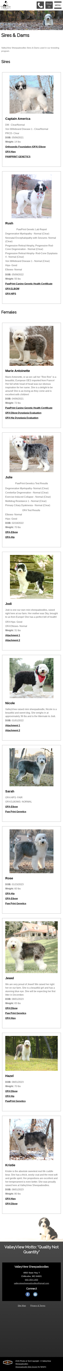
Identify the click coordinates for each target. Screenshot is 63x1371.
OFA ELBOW (12, 288)
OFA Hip (9, 1096)
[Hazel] (31, 1055)
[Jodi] (31, 578)
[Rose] (31, 852)
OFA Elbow (11, 1008)
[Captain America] (31, 96)
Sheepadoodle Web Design (26, 1367)
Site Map (22, 1305)
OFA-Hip (10, 537)
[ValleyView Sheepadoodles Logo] (5, 5)
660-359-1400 (31, 1280)
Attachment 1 (12, 635)
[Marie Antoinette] (31, 347)
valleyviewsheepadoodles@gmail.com (31, 1283)
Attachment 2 (12, 640)
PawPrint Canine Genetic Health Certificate (28, 283)
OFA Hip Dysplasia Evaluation (21, 418)
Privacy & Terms (37, 1305)
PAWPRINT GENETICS (17, 156)
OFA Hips (10, 151)
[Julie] (31, 455)
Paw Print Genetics (15, 811)
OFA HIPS (10, 293)
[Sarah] (31, 768)
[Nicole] (31, 679)
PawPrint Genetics (15, 1101)
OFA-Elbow (11, 532)
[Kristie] (31, 1141)
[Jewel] (31, 948)
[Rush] (31, 197)
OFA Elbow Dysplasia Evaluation (23, 413)
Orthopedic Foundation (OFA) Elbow (25, 146)
